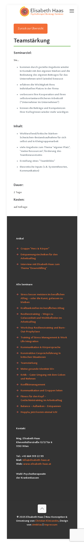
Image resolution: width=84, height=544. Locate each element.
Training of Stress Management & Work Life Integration (44, 339)
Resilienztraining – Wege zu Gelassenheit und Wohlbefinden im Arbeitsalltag (41, 318)
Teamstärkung (29, 363)
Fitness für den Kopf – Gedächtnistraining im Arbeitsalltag (41, 398)
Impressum (50, 524)
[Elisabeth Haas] (42, 11)
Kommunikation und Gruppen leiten (41, 390)
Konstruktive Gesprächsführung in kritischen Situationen (41, 355)
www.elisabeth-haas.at (37, 463)
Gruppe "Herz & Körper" (35, 248)
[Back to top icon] (42, 508)
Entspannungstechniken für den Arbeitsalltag (39, 256)
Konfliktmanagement (33, 384)
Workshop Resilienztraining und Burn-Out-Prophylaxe (43, 329)
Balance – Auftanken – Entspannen (41, 406)
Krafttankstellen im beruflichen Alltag (42, 308)
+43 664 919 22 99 (33, 456)
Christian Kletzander (47, 520)
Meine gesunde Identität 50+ (37, 368)
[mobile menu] (71, 11)
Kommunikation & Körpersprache (40, 347)
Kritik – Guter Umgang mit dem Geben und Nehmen (43, 376)
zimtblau (37, 524)
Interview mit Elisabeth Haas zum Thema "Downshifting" (40, 266)
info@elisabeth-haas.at (36, 460)
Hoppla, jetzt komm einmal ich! (39, 412)
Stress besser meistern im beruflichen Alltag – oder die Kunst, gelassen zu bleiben (42, 298)
